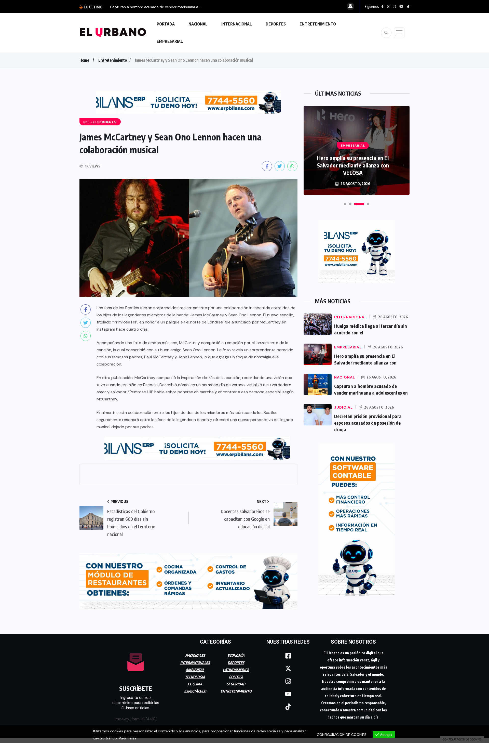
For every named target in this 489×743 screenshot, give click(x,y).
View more (128, 738)
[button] (345, 204)
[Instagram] (288, 679)
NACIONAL (198, 24)
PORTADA (166, 24)
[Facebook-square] (288, 653)
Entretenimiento (112, 60)
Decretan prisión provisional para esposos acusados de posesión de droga (368, 422)
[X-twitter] (288, 666)
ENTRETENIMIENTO (318, 24)
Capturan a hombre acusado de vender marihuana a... (155, 7)
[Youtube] (288, 691)
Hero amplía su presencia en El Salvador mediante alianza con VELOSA (353, 165)
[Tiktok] (288, 704)
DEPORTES (276, 24)
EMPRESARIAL (170, 41)
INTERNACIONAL (236, 24)
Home (84, 60)
